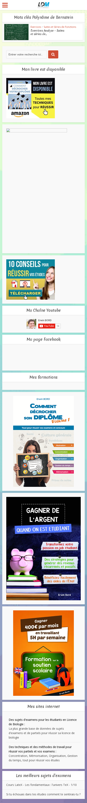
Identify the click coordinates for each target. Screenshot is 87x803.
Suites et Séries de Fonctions (60, 27)
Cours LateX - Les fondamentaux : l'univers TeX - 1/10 (41, 785)
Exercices (36, 27)
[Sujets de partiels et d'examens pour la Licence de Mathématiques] (44, 4)
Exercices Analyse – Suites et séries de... (47, 32)
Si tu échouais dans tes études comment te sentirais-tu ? (43, 794)
